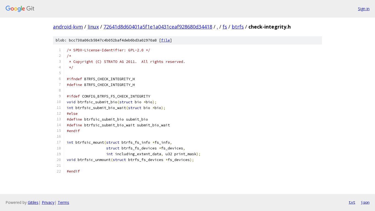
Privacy (48, 202)
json (365, 202)
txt (352, 202)
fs (225, 26)
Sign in (364, 8)
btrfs (238, 26)
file (165, 40)
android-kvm (68, 26)
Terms (63, 202)
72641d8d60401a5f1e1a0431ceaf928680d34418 (157, 26)
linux (93, 26)
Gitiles (33, 202)
